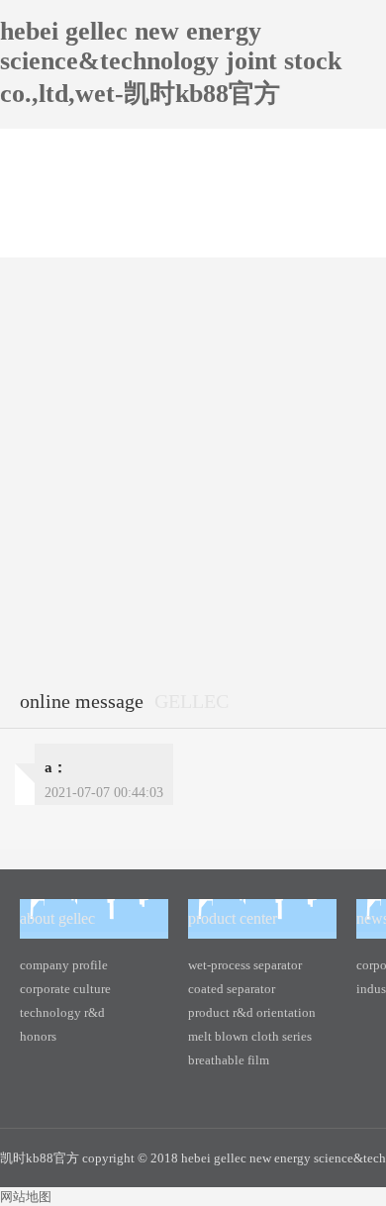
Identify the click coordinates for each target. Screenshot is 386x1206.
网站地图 (25, 1196)
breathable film (228, 1060)
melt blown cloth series (250, 1036)
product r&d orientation (252, 1012)
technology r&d (62, 1012)
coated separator (231, 988)
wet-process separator (245, 964)
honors (38, 1036)
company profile (64, 964)
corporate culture (65, 988)
